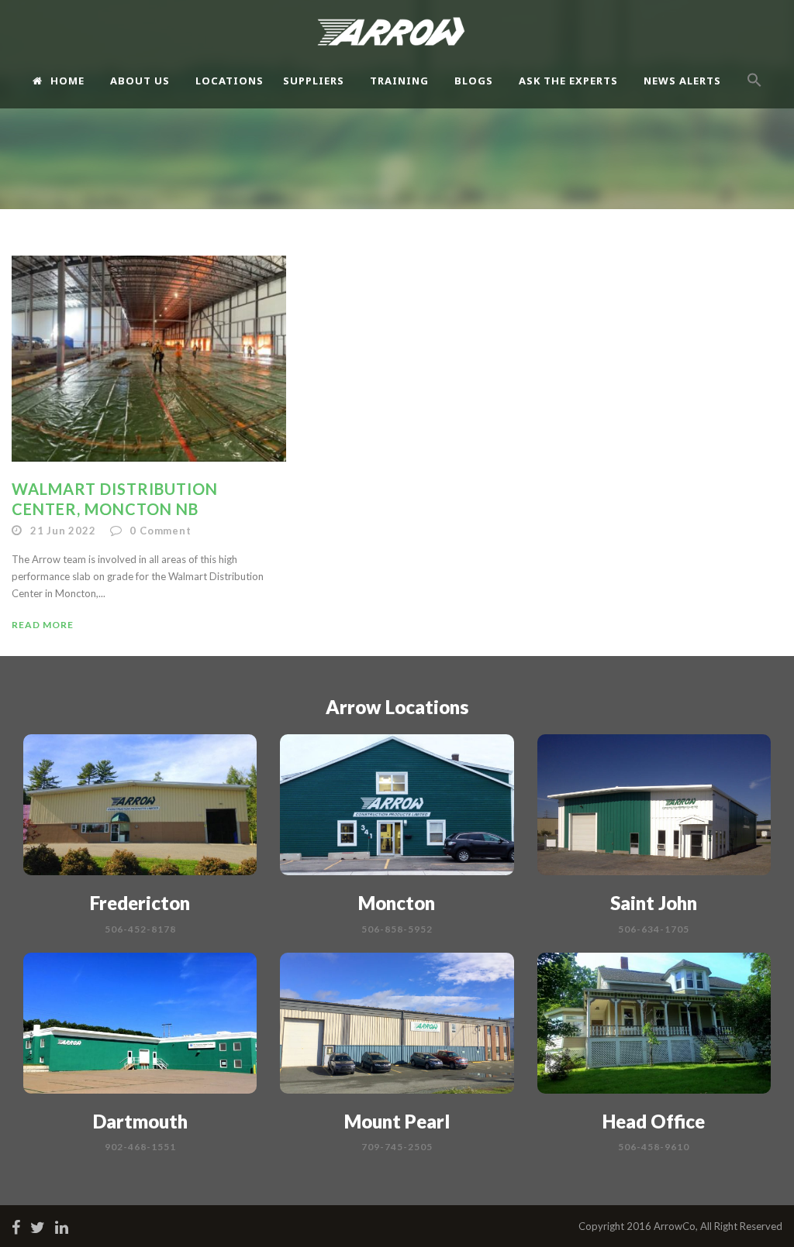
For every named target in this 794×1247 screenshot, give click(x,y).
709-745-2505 (397, 1147)
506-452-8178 (140, 929)
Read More (43, 624)
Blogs (473, 81)
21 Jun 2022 (63, 530)
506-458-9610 (653, 1147)
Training (399, 81)
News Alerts (682, 81)
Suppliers (313, 81)
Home (67, 81)
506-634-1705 (653, 929)
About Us (140, 81)
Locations (229, 81)
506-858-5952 (397, 929)
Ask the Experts (568, 81)
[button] (754, 93)
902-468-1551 (140, 1147)
